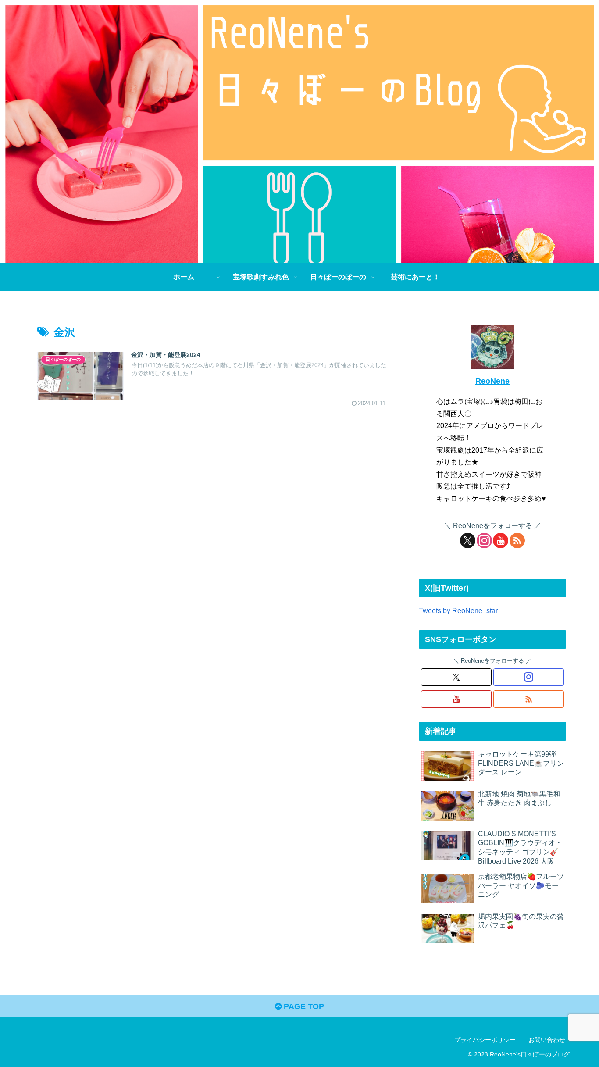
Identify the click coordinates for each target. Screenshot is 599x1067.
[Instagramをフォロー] (484, 540)
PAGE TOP (303, 1006)
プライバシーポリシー (485, 1039)
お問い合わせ (546, 1039)
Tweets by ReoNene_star (458, 610)
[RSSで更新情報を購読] (517, 540)
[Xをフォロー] (467, 540)
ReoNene (492, 381)
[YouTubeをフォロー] (500, 540)
